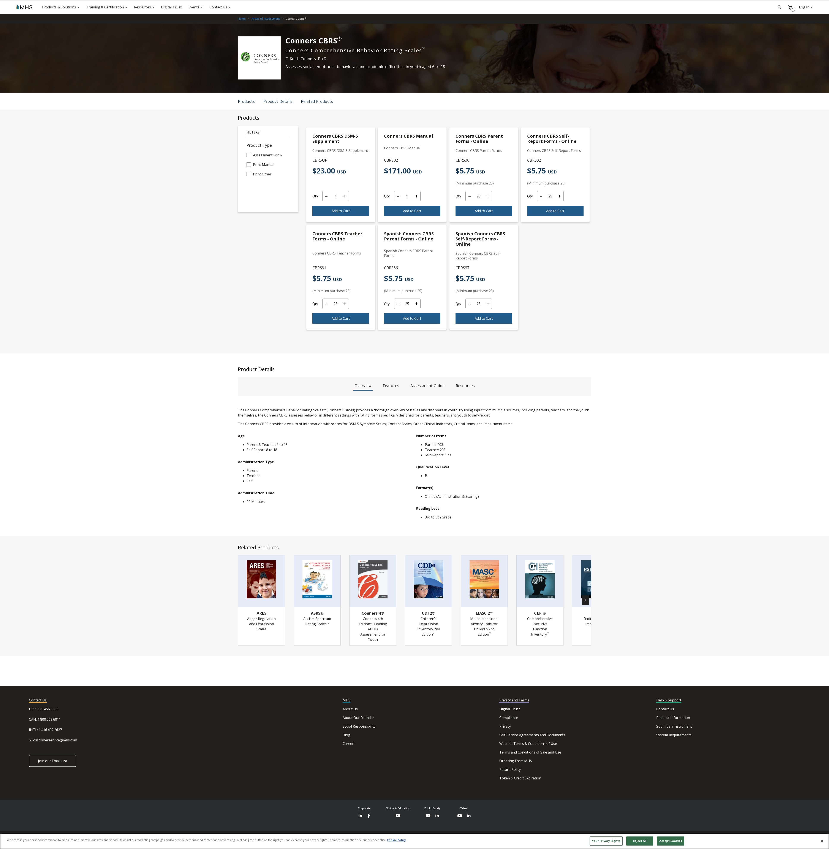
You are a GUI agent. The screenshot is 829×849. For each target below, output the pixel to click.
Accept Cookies (670, 841)
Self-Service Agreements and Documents (532, 735)
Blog (346, 735)
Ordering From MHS (515, 760)
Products (246, 101)
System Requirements (673, 735)
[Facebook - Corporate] (368, 815)
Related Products (317, 101)
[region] (414, 841)
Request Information (673, 717)
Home (242, 19)
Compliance (508, 717)
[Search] (779, 7)
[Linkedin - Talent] (469, 815)
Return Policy (510, 769)
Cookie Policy (396, 840)
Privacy (505, 726)
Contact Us (665, 709)
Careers (349, 743)
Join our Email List (52, 760)
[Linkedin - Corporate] (360, 815)
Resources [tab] (465, 385)
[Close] (822, 841)
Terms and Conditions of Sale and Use (530, 752)
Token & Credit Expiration (520, 778)
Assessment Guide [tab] (427, 385)
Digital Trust (509, 709)
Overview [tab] (363, 385)
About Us (350, 709)
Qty (315, 196)
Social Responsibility (359, 726)
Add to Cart (341, 210)
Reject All (640, 841)
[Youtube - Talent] (459, 815)
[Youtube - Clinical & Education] (398, 815)
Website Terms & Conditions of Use (528, 743)
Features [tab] (391, 385)
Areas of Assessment (266, 19)
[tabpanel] (414, 465)
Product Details (277, 101)
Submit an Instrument (674, 726)
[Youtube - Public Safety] (428, 815)
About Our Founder (358, 717)
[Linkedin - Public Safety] (437, 815)
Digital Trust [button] (171, 7)
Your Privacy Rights (606, 841)
